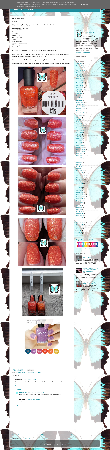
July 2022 (78, 134)
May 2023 (79, 121)
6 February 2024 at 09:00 (37, 392)
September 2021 (80, 155)
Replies (19, 389)
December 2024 (80, 83)
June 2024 (79, 93)
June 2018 (79, 233)
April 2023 (79, 123)
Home (42, 434)
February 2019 (80, 215)
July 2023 (78, 117)
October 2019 (80, 198)
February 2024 (80, 102)
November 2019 (80, 196)
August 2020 (79, 183)
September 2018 (80, 226)
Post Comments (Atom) (25, 438)
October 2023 (80, 110)
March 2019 (79, 213)
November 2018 (80, 222)
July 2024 (78, 91)
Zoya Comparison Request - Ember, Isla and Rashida (90, 282)
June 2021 (79, 162)
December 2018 (80, 220)
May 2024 (79, 95)
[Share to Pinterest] (33, 370)
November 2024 (80, 85)
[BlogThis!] (28, 370)
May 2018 (79, 235)
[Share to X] (30, 370)
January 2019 (80, 218)
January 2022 (80, 147)
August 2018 (79, 228)
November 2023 (80, 108)
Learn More (84, 4)
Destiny (18, 372)
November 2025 (80, 70)
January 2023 (80, 125)
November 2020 (80, 177)
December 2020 (80, 175)
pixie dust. (23, 372)
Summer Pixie (30, 372)
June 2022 (79, 136)
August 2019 (79, 203)
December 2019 (80, 194)
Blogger (64, 444)
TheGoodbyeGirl (24, 392)
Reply (16, 386)
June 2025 (79, 76)
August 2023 (79, 115)
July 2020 (78, 185)
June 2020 (79, 188)
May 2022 (79, 138)
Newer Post (16, 434)
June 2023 (79, 119)
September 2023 (80, 113)
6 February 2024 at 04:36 (29, 379)
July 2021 (78, 160)
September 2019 (80, 200)
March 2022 (79, 143)
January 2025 (80, 80)
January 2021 (80, 173)
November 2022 (80, 128)
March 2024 (79, 100)
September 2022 (80, 130)
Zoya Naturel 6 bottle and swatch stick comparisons (89, 256)
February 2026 (80, 65)
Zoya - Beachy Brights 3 (84, 240)
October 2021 (80, 153)
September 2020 (80, 181)
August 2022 (79, 132)
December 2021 (80, 149)
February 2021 (80, 170)
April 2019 (79, 211)
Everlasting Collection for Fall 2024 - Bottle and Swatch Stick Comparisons (90, 270)
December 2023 (80, 106)
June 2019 (79, 207)
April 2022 (79, 140)
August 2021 (79, 158)
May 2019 (79, 209)
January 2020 (80, 192)
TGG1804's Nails (22, 8)
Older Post (69, 434)
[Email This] (27, 370)
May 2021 (79, 164)
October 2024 (80, 87)
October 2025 (80, 72)
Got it (91, 4)
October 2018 (80, 224)
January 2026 (80, 68)
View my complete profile (83, 52)
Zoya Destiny (38, 372)
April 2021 (79, 166)
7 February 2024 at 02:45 (33, 399)
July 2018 (78, 230)
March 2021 (79, 168)
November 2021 (80, 151)
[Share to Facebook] (31, 370)
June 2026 (79, 63)
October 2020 (80, 179)
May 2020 (79, 190)
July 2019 (78, 205)
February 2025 (80, 78)
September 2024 (80, 89)
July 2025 (78, 74)
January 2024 (80, 104)
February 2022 (80, 145)
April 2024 (79, 98)
